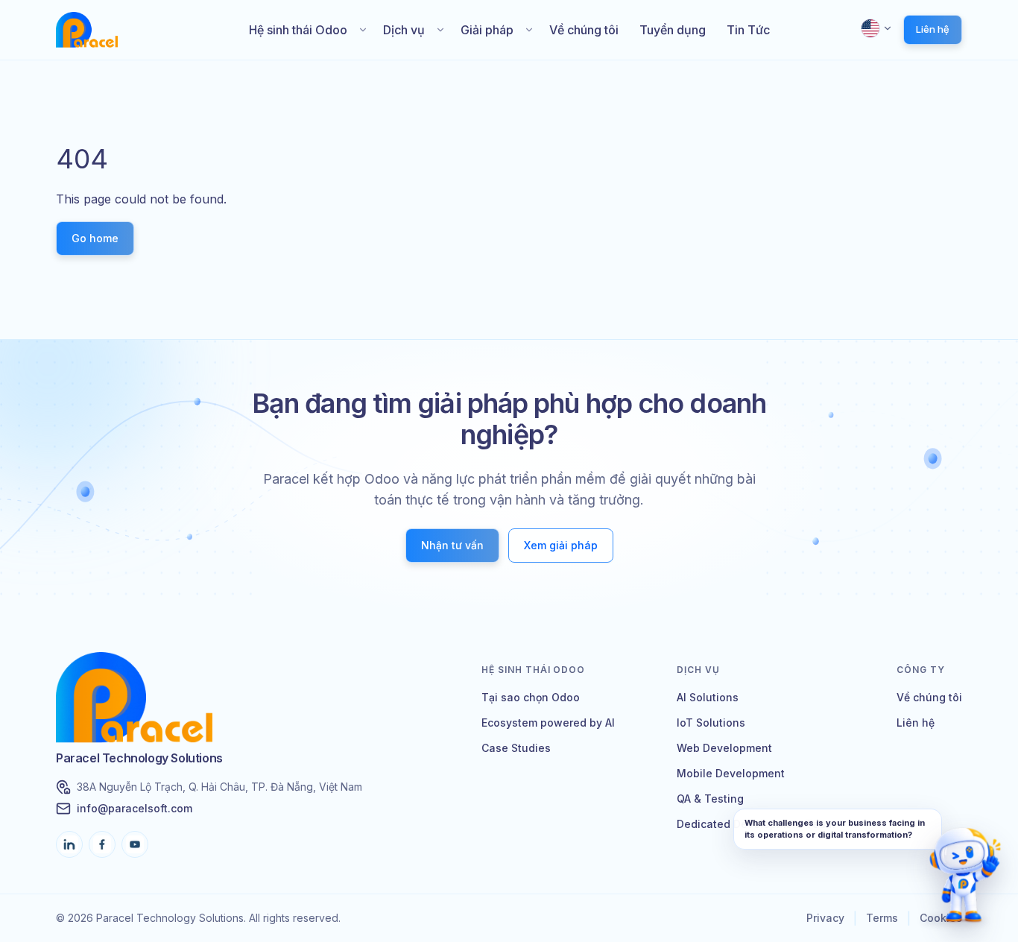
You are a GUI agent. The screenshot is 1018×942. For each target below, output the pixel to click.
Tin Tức (748, 29)
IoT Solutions (711, 722)
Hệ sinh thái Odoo (298, 29)
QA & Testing (710, 798)
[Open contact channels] (965, 878)
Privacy (825, 917)
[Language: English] (877, 28)
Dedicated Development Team (756, 824)
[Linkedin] (69, 844)
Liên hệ (932, 29)
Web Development (724, 748)
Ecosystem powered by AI (548, 722)
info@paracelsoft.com (134, 808)
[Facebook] (102, 844)
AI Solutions (708, 697)
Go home (95, 238)
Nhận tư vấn (452, 545)
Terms (882, 917)
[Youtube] (134, 844)
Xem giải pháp (561, 545)
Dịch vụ (404, 29)
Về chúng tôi (584, 29)
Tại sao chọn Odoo (530, 697)
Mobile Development (731, 773)
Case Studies (516, 748)
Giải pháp (487, 29)
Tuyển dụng (672, 29)
